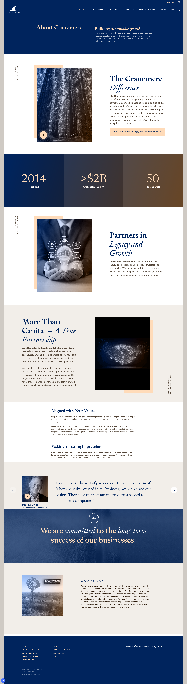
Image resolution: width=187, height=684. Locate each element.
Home (24, 646)
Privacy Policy (37, 674)
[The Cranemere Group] (14, 9)
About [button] (82, 9)
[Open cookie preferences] (3, 680)
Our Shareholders (97, 9)
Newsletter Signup (32, 660)
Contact (171, 2)
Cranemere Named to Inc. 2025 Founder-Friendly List (137, 132)
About (56, 646)
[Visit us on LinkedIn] (179, 2)
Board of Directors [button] (147, 9)
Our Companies (29, 653)
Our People (112, 9)
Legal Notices (26, 674)
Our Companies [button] (127, 9)
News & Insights (167, 9)
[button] (179, 10)
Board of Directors (63, 649)
